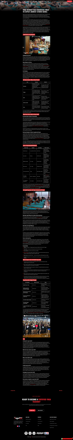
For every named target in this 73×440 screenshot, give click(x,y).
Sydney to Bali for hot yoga (39, 138)
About (25, 1)
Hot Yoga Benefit (40, 1)
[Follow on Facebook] (19, 426)
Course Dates (32, 1)
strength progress (32, 384)
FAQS (48, 1)
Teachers (36, 1)
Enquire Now (69, 1)
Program (28, 1)
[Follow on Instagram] (17, 426)
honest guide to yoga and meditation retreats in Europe (36, 312)
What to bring (26, 252)
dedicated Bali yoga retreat (39, 185)
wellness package (39, 217)
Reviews (45, 1)
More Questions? (40, 410)
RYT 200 (47, 175)
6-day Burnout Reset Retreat (34, 187)
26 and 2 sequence (25, 242)
